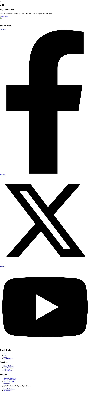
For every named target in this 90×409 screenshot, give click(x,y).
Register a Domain (9, 367)
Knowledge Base (8, 358)
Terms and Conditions (10, 378)
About (5, 357)
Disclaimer (6, 383)
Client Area (7, 369)
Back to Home (4, 16)
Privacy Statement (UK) (10, 379)
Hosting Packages (8, 366)
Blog (5, 355)
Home (5, 354)
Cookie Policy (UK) (9, 381)
